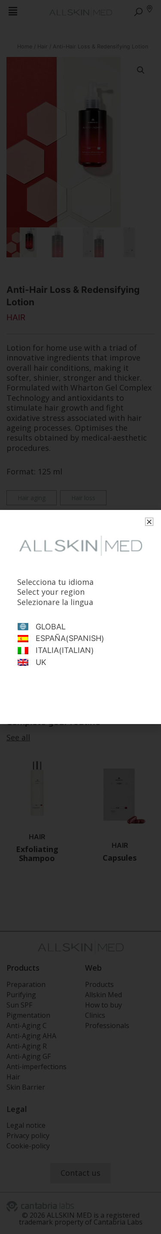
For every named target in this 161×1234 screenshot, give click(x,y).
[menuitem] (80, 627)
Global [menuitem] (51, 627)
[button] (149, 522)
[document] (80, 617)
